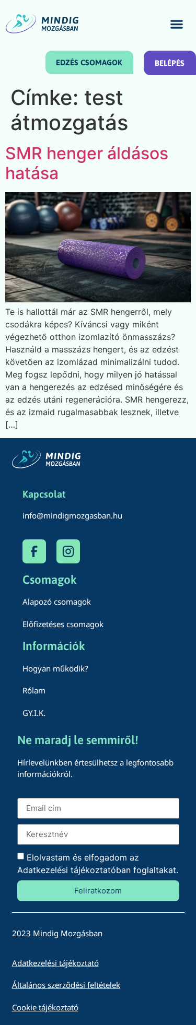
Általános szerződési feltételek (66, 985)
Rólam (33, 690)
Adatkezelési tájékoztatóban (74, 870)
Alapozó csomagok (56, 601)
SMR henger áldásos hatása (86, 163)
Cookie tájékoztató (45, 1007)
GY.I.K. (33, 713)
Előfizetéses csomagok (62, 624)
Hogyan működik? (55, 668)
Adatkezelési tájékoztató (55, 963)
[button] (177, 24)
